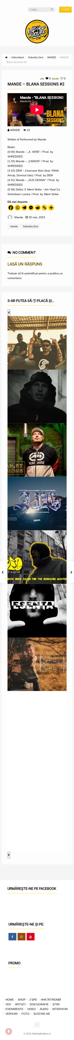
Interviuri (60, 1009)
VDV (8, 1004)
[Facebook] (11, 208)
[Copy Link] (44, 208)
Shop (21, 999)
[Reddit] (38, 208)
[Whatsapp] (18, 208)
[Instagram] (21, 937)
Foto (25, 1013)
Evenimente (14, 1009)
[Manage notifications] (9, 1031)
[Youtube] (31, 937)
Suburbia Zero (30, 226)
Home (10, 999)
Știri (56, 1004)
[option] (37, 343)
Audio (44, 1009)
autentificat (31, 273)
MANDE (15, 130)
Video (31, 1009)
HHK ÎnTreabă (51, 999)
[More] (51, 208)
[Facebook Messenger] (31, 208)
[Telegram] (24, 208)
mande (14, 226)
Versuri (12, 1013)
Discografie (39, 1004)
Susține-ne (41, 1013)
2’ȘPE (33, 999)
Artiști (20, 1004)
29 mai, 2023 (37, 217)
